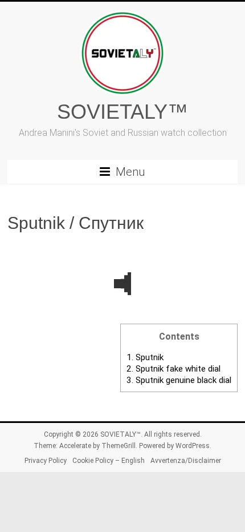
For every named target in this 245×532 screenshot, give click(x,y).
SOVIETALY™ (122, 111)
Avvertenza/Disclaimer (185, 461)
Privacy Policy (45, 461)
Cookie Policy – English (108, 461)
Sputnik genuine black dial (178, 380)
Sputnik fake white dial (173, 369)
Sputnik (145, 357)
